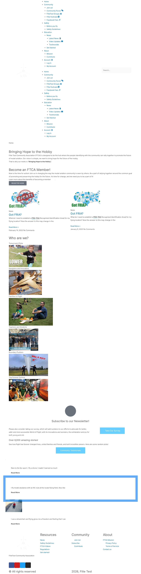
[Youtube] (17, 565)
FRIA (33, 218)
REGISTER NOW (17, 183)
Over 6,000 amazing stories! (23, 440)
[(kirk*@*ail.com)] (14, 506)
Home (46, 1)
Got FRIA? (15, 214)
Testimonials (54, 45)
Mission (50, 54)
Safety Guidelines (53, 29)
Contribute (51, 57)
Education (48, 32)
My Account (51, 66)
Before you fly (52, 26)
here (53, 179)
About (46, 51)
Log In (49, 63)
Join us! (50, 8)
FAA (37, 218)
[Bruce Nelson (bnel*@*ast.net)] (70, 479)
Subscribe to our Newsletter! (70, 421)
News (49, 35)
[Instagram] (28, 565)
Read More (15, 473)
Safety (46, 23)
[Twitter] (22, 565)
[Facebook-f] (11, 565)
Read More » (14, 227)
